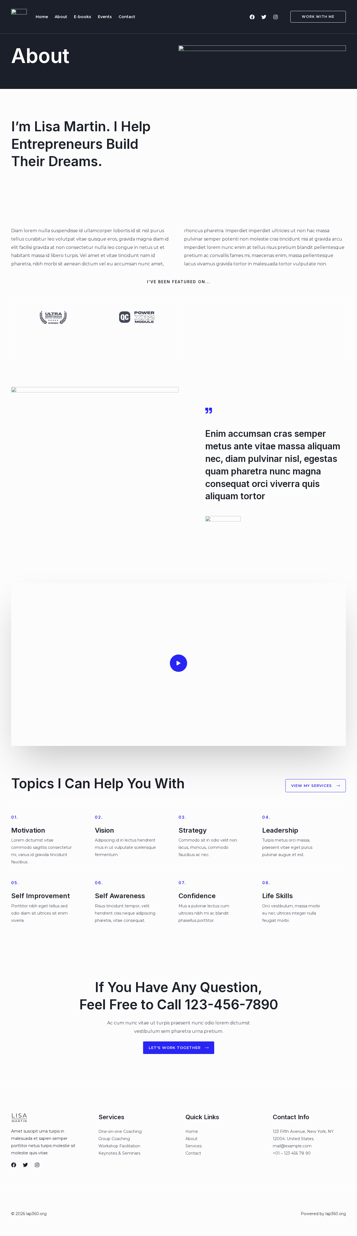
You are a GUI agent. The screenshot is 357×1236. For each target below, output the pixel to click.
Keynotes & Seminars (119, 1153)
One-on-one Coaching (120, 1131)
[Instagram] (275, 17)
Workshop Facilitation (119, 1145)
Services (193, 1145)
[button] (315, 17)
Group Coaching (114, 1138)
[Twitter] (263, 17)
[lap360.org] (19, 16)
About (61, 16)
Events (105, 16)
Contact (127, 16)
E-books (82, 16)
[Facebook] (252, 17)
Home (42, 16)
